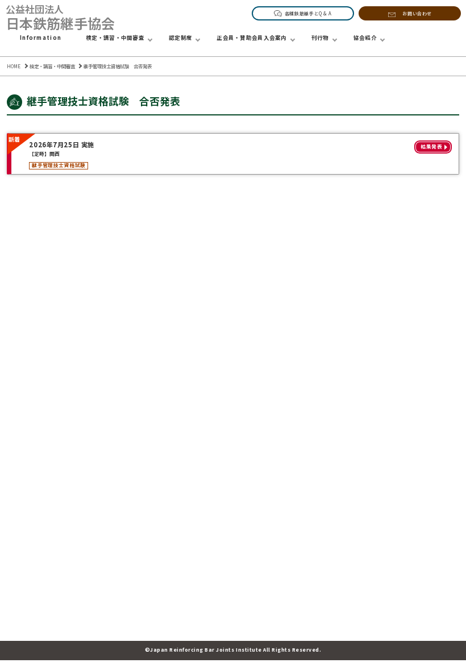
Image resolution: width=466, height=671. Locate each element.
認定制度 (180, 38)
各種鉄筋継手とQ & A (308, 13)
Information (40, 38)
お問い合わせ (417, 13)
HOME (13, 66)
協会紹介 (365, 38)
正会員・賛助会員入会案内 (252, 38)
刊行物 (320, 38)
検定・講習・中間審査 (115, 38)
